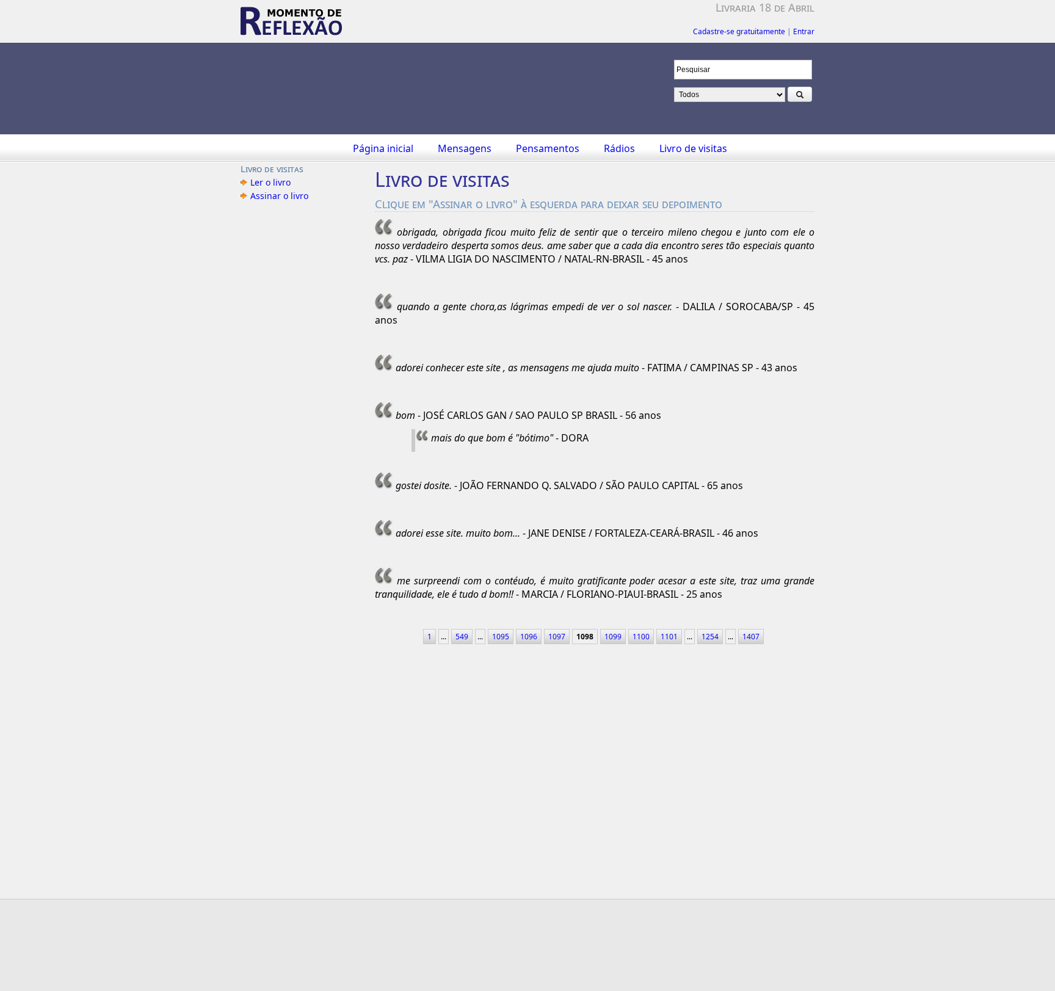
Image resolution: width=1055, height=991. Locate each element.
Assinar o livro (279, 195)
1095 (500, 636)
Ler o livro (270, 182)
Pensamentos (547, 148)
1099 (613, 636)
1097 (556, 636)
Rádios (619, 148)
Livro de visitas (693, 148)
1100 (641, 636)
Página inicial (383, 148)
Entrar (803, 31)
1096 (528, 636)
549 (462, 636)
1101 (669, 636)
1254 (710, 636)
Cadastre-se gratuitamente (739, 31)
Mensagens (464, 148)
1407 (751, 636)
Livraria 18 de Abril (765, 7)
